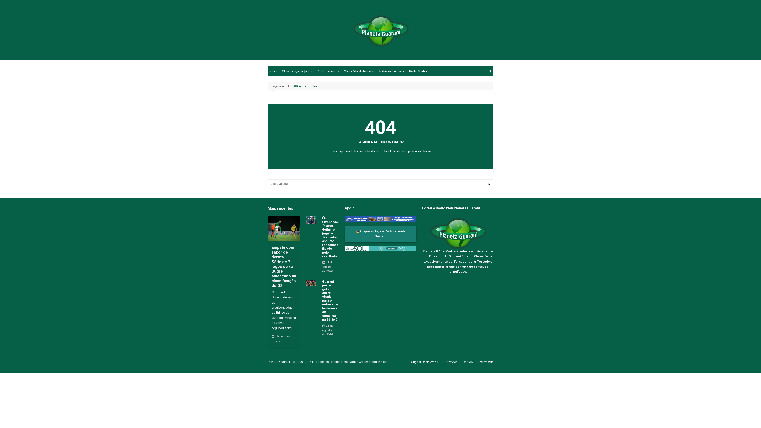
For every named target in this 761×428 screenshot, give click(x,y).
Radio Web (417, 71)
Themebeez (276, 366)
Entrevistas (485, 362)
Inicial (273, 71)
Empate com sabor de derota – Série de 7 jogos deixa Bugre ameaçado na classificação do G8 (284, 266)
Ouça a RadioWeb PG (426, 362)
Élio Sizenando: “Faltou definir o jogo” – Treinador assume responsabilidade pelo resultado (330, 237)
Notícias (452, 362)
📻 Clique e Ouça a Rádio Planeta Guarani (381, 234)
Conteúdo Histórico (357, 71)
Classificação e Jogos (297, 71)
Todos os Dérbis (390, 71)
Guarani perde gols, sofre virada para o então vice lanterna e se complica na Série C (330, 300)
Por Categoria (326, 71)
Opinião (468, 362)
